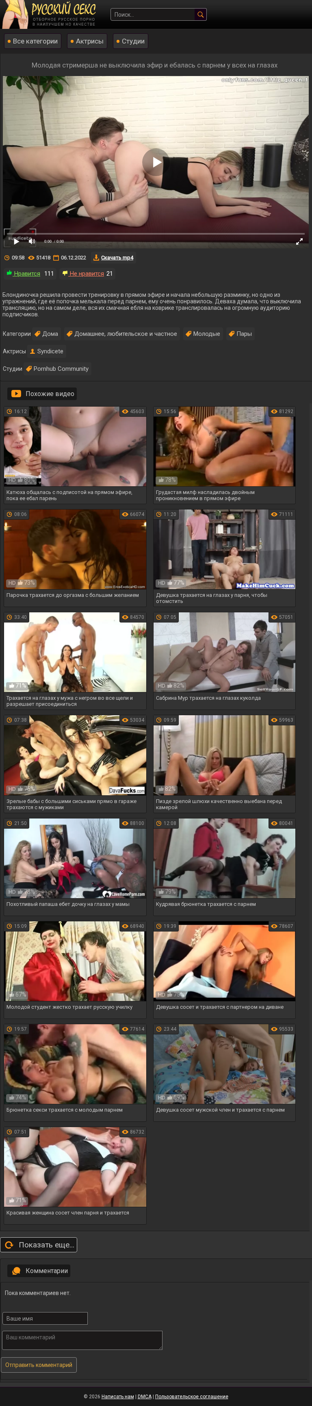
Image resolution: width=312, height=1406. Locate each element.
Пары (244, 333)
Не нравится (86, 273)
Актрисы (90, 41)
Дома (50, 333)
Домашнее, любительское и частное (125, 333)
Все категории (35, 41)
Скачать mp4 (117, 258)
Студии (133, 41)
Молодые (206, 333)
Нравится (26, 273)
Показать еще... (46, 1244)
